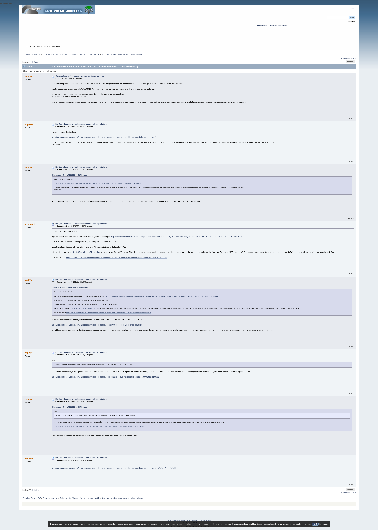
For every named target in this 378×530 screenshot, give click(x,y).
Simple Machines (192, 520)
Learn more (323, 524)
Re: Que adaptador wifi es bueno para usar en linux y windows (81, 124)
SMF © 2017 (181, 520)
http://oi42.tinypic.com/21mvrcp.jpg (86, 252)
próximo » (352, 58)
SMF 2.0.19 (172, 520)
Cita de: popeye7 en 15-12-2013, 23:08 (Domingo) (69, 407)
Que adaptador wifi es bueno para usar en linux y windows (79, 76)
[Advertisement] (189, 38)
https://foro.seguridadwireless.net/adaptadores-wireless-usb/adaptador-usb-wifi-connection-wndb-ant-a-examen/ (97, 325)
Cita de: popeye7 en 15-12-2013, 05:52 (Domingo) (69, 175)
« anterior (344, 58)
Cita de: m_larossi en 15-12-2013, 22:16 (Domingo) (70, 287)
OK (315, 524)
